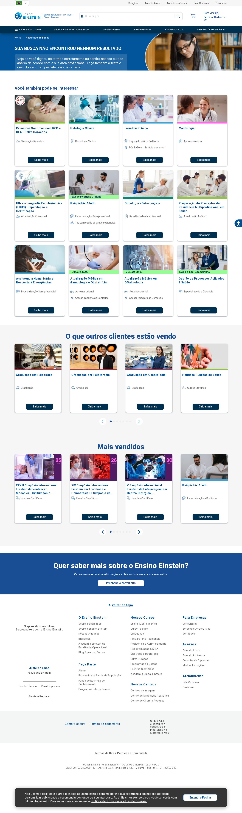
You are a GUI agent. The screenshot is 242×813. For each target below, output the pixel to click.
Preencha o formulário (121, 583)
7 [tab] (130, 421)
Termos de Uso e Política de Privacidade (121, 753)
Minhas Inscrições (194, 665)
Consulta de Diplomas (196, 660)
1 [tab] (111, 421)
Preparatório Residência (145, 638)
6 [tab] (127, 421)
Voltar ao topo (122, 605)
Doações (133, 3)
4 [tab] (120, 421)
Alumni (82, 670)
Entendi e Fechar (200, 797)
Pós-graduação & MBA (144, 648)
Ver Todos (189, 633)
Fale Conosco (201, 3)
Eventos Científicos (142, 669)
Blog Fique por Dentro (91, 652)
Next (139, 421)
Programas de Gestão (144, 663)
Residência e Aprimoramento (149, 643)
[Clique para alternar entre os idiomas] (22, 3)
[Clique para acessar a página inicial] (43, 20)
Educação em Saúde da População (99, 675)
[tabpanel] (38, 378)
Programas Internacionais (94, 689)
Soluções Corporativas (196, 628)
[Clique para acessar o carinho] (193, 16)
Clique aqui (157, 721)
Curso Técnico (139, 628)
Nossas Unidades (89, 633)
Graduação (137, 633)
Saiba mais (41, 160)
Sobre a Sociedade (90, 623)
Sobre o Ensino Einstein (92, 628)
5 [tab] (123, 421)
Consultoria (190, 623)
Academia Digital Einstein (146, 674)
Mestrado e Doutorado (144, 653)
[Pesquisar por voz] (82, 16)
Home (18, 37)
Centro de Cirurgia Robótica (148, 700)
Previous (102, 421)
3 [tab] (117, 421)
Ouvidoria (221, 3)
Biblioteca (84, 638)
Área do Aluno (153, 3)
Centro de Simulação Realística (150, 695)
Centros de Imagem (143, 690)
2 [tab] (114, 421)
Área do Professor (177, 3)
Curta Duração (139, 659)
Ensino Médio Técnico (144, 623)
